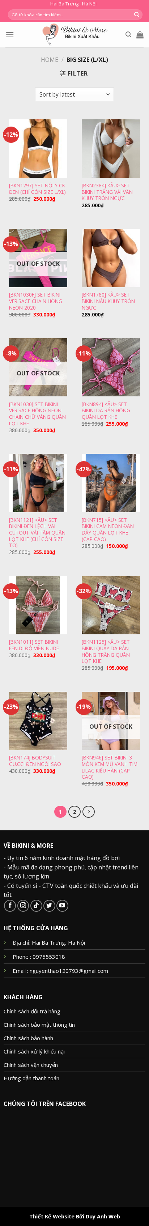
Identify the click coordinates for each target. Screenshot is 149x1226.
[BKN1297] (37, 188)
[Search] (128, 34)
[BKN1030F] (35, 301)
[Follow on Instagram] (23, 906)
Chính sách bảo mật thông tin (39, 1024)
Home (49, 60)
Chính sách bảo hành (28, 1038)
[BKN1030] (37, 414)
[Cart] (140, 35)
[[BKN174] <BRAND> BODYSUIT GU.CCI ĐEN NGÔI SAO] (38, 721)
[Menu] (9, 34)
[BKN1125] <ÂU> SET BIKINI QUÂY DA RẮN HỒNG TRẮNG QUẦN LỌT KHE (106, 651)
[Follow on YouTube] (62, 906)
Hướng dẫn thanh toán (31, 1078)
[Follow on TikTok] (36, 906)
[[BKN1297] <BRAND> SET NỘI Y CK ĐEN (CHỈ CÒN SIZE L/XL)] (38, 148)
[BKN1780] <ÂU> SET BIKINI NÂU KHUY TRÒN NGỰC (108, 301)
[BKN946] (109, 767)
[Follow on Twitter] (49, 906)
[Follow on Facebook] (10, 906)
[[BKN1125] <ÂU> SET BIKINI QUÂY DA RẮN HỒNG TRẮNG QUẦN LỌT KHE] (111, 605)
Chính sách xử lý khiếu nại (34, 1051)
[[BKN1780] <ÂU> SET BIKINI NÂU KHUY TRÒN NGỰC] (111, 258)
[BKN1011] (34, 645)
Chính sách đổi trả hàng (32, 1011)
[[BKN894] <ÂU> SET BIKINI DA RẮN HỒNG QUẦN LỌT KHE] (111, 367)
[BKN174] (35, 760)
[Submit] (136, 14)
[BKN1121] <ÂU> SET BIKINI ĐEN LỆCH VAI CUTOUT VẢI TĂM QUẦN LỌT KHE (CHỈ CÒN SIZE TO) (37, 533)
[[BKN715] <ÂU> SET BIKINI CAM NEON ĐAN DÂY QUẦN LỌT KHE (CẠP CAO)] (111, 483)
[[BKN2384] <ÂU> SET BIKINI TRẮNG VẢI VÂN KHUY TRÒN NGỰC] (111, 148)
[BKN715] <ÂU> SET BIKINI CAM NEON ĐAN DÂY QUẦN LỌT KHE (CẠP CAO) (108, 529)
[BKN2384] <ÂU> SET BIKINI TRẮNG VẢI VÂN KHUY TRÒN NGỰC (107, 191)
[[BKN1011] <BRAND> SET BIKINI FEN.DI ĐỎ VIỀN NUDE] (38, 605)
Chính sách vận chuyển (31, 1064)
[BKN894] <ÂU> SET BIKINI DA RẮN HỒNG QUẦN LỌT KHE (106, 410)
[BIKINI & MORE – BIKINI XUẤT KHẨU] (75, 34)
